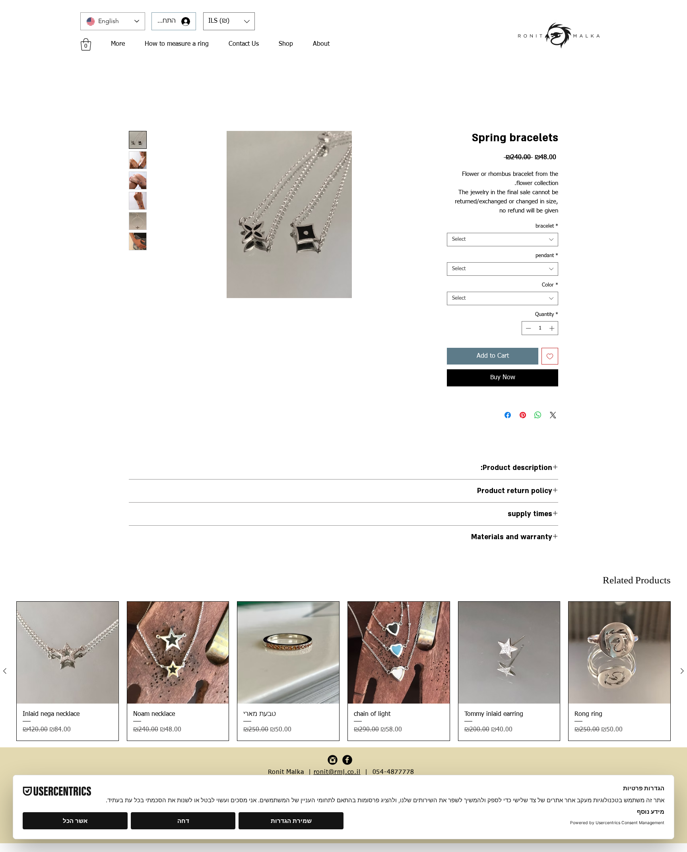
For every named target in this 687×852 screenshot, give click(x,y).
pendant (547, 256)
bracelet (547, 227)
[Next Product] (682, 672)
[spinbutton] (540, 329)
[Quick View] (67, 654)
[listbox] (229, 21)
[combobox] (502, 241)
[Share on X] (553, 416)
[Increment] (552, 329)
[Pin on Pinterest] (523, 416)
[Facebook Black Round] (347, 761)
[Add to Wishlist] (549, 357)
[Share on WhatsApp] (538, 416)
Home (137, 103)
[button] (229, 21)
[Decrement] (527, 329)
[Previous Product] (5, 672)
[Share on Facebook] (507, 416)
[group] (343, 672)
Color (550, 286)
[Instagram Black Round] (333, 761)
